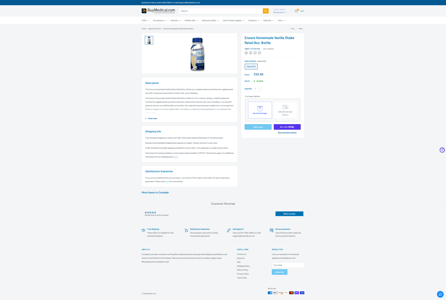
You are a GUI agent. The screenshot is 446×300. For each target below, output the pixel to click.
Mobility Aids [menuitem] (190, 20)
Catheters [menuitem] (252, 20)
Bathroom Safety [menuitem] (209, 20)
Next (301, 29)
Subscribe (279, 272)
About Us (241, 258)
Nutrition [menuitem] (174, 20)
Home (144, 29)
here (176, 157)
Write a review (289, 214)
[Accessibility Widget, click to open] (442, 150)
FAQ (238, 262)
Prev (293, 29)
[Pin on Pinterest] (250, 53)
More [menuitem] (280, 20)
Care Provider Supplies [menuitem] (232, 20)
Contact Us (241, 254)
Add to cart (258, 127)
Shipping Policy (243, 266)
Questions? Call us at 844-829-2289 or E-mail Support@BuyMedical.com (171, 2)
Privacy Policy (243, 274)
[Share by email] (259, 53)
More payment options (287, 132)
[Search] (266, 10)
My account (278, 12)
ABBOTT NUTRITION (252, 49)
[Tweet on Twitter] (255, 53)
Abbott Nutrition (154, 29)
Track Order (242, 278)
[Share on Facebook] (246, 53)
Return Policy (242, 270)
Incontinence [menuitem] (158, 20)
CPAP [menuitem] (144, 20)
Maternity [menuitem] (267, 20)
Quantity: (248, 88)
